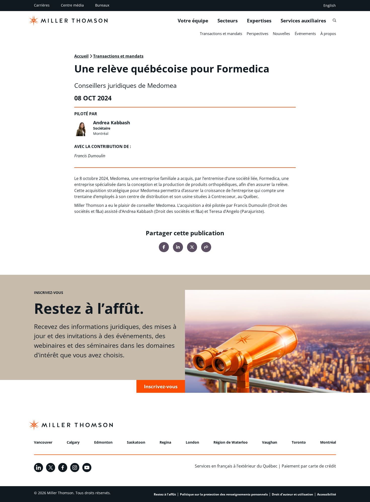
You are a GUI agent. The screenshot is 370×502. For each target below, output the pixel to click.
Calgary (73, 442)
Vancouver (43, 442)
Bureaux (102, 5)
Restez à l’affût (165, 494)
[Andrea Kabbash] (82, 128)
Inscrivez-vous (160, 386)
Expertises (259, 20)
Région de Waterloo (230, 442)
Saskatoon (136, 442)
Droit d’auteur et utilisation (292, 494)
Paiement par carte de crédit (309, 466)
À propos (328, 33)
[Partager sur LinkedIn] (178, 247)
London (192, 442)
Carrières (42, 5)
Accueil (81, 56)
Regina (165, 442)
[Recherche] (334, 20)
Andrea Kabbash (111, 123)
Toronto (299, 442)
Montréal (328, 442)
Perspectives (257, 33)
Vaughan (269, 442)
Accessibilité (326, 494)
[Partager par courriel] (206, 247)
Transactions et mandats (221, 33)
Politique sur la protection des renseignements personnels (224, 494)
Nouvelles (281, 33)
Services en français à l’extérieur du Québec (236, 466)
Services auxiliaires (303, 20)
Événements (305, 33)
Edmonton (103, 442)
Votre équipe (193, 20)
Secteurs (227, 20)
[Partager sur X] (192, 247)
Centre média (72, 5)
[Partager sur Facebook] (164, 247)
